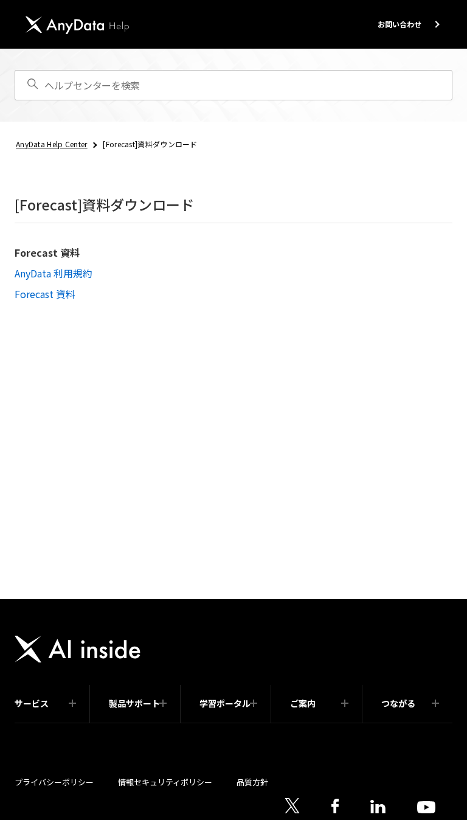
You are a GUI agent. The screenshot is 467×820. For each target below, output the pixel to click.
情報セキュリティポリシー (165, 782)
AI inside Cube (46, 722)
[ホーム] (77, 25)
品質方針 (252, 782)
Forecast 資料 (47, 252)
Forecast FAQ (230, 722)
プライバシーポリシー (54, 782)
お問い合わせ (399, 24)
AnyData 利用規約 (53, 273)
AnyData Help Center (52, 144)
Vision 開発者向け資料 (326, 722)
